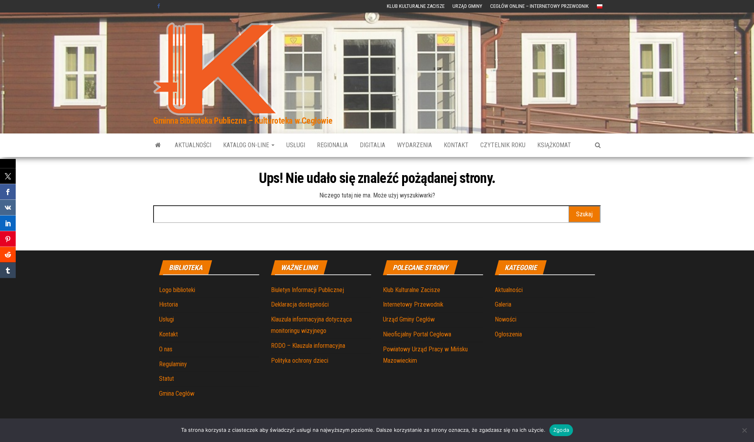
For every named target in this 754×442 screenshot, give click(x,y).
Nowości (505, 319)
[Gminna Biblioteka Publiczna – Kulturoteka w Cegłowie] (158, 145)
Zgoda (561, 430)
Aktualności (193, 145)
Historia (168, 304)
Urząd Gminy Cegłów (409, 319)
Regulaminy (173, 364)
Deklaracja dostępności (300, 304)
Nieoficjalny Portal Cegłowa (417, 334)
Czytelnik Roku (502, 145)
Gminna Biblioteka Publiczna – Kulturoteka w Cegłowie (242, 121)
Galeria (503, 304)
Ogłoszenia (508, 334)
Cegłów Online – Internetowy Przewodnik (539, 6)
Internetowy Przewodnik (413, 304)
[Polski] (600, 6)
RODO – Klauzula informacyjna (308, 345)
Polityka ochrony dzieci (299, 360)
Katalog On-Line (247, 145)
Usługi (295, 145)
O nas (165, 349)
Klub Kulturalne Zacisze (416, 6)
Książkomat (554, 145)
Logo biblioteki (177, 290)
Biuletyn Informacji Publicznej (307, 290)
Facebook (159, 6)
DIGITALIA (372, 145)
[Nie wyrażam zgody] (744, 430)
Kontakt (456, 145)
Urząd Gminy (467, 6)
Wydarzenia (414, 145)
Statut (166, 378)
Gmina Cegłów (176, 393)
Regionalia (332, 145)
